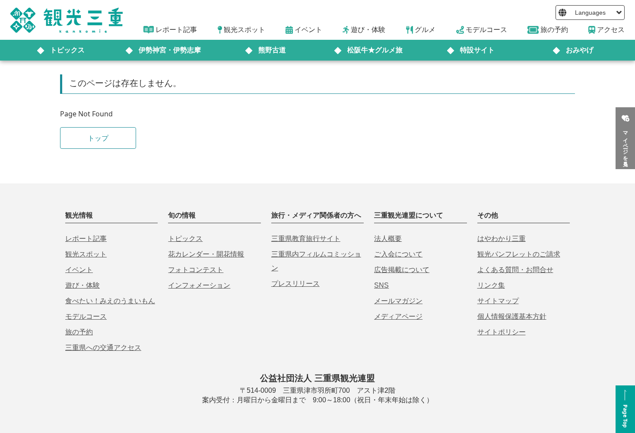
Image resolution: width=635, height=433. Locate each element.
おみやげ (580, 50)
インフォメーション (199, 285)
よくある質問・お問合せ (515, 269)
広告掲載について (401, 269)
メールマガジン (398, 301)
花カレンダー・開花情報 (206, 254)
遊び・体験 (82, 285)
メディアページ (398, 316)
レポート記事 (86, 238)
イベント (79, 269)
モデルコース (86, 316)
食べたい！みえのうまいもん (110, 301)
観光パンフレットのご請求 (518, 254)
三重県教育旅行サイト (305, 238)
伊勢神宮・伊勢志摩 (170, 50)
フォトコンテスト (195, 269)
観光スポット (86, 254)
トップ (98, 138)
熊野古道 (272, 50)
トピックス (67, 50)
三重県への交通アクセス (103, 347)
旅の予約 (79, 332)
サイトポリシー (501, 332)
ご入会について (398, 254)
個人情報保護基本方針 (511, 316)
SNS (381, 285)
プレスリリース (295, 283)
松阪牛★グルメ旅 (375, 50)
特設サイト (477, 50)
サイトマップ (498, 301)
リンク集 (491, 285)
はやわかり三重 (501, 238)
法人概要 (388, 238)
